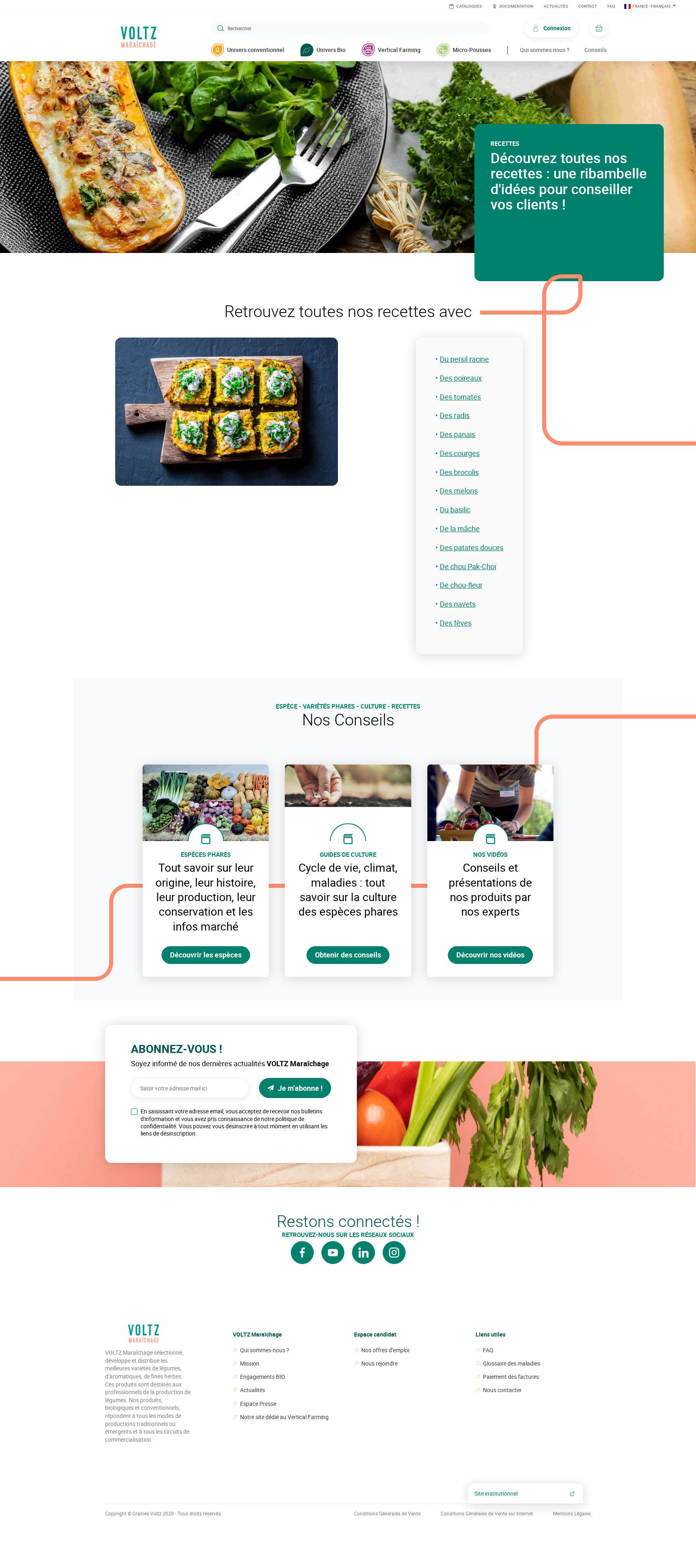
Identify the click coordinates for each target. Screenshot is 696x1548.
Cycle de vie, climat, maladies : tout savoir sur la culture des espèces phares (348, 889)
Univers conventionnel (255, 50)
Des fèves (456, 623)
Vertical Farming (399, 50)
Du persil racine (464, 359)
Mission (249, 1363)
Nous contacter (502, 1390)
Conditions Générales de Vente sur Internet (487, 1514)
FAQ (611, 6)
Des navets (458, 604)
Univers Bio (331, 50)
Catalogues (469, 6)
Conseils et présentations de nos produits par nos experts (490, 889)
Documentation (516, 6)
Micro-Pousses (472, 50)
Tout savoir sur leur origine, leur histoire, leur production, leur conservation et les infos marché (205, 896)
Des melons (459, 490)
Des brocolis (459, 472)
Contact (587, 6)
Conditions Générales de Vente (387, 1514)
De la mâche (460, 528)
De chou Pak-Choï (468, 566)
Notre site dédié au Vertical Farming (284, 1417)
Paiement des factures (511, 1376)
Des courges (460, 453)
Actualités (556, 6)
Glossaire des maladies (511, 1363)
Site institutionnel (496, 1493)
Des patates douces (471, 547)
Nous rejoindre (379, 1363)
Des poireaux (461, 378)
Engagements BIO (262, 1376)
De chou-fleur (461, 585)
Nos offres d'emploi (385, 1350)
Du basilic (455, 509)
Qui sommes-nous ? (264, 1350)
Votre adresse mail (150, 1076)
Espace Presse (258, 1403)
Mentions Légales (572, 1514)
